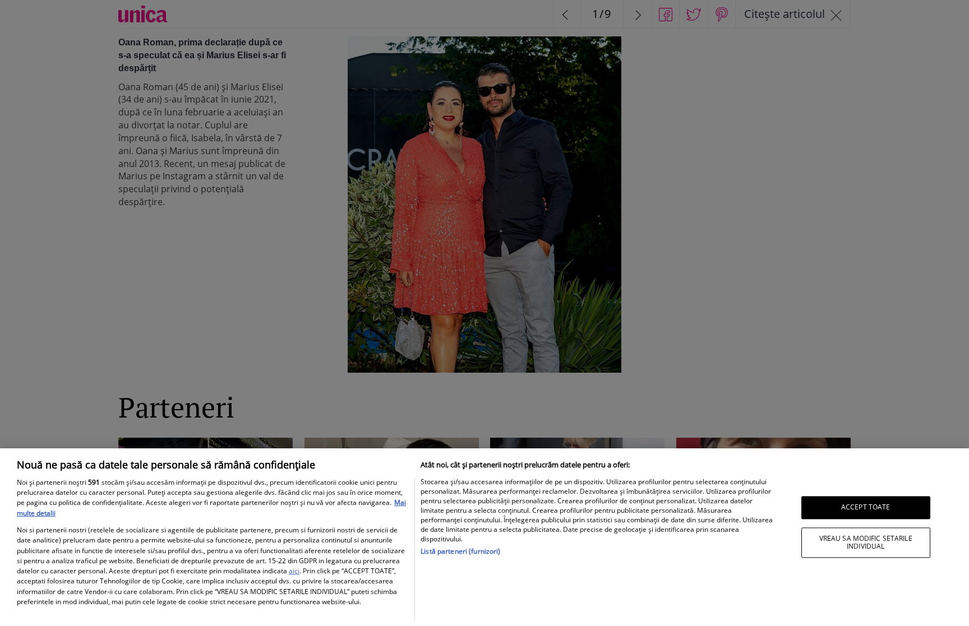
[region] (484, 537)
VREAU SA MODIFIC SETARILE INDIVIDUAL (865, 542)
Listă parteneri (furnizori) (460, 551)
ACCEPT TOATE (865, 507)
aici (294, 571)
